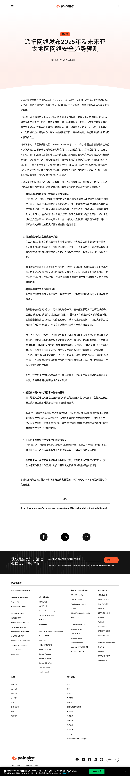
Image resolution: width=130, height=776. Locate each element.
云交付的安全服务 (17, 613)
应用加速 (42, 640)
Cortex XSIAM (76, 629)
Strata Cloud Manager (48, 611)
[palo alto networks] (65, 6)
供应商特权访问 (103, 635)
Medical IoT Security (19, 645)
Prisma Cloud (76, 617)
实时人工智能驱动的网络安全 (21, 590)
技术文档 (70, 730)
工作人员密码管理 (104, 613)
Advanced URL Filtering (20, 622)
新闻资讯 (14, 716)
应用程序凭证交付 (104, 631)
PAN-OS (42, 620)
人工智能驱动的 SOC (78, 624)
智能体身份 (101, 617)
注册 (109, 560)
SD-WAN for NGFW (46, 615)
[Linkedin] (65, 537)
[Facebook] (43, 537)
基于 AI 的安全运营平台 (79, 590)
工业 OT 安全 (16, 649)
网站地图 (70, 725)
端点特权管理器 (103, 604)
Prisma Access (45, 654)
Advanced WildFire (18, 627)
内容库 (69, 694)
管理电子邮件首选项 (74, 707)
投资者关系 (15, 707)
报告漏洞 (70, 721)
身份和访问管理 (103, 599)
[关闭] (126, 771)
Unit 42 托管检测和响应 (79, 647)
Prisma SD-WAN (45, 663)
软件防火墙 (43, 606)
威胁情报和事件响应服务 (106, 643)
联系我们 (14, 694)
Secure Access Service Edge (51, 631)
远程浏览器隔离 (44, 667)
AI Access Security (18, 606)
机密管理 (101, 622)
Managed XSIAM (77, 652)
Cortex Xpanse (77, 643)
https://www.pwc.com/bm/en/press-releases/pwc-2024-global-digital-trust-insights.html (64, 508)
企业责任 (14, 698)
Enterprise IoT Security (20, 641)
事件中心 (70, 702)
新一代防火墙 (44, 597)
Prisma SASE (44, 636)
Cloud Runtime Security (80, 613)
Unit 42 (70, 734)
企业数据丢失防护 (17, 636)
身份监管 (101, 608)
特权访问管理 (102, 595)
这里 (27, 484)
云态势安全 (75, 608)
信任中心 (20, 766)
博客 (68, 685)
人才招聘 (14, 689)
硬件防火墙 (43, 602)
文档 (36, 766)
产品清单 (70, 712)
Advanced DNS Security (20, 632)
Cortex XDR (75, 633)
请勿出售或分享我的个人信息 (77, 739)
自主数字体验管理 (45, 645)
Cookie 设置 (96, 771)
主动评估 (101, 647)
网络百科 (70, 698)
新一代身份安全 (103, 590)
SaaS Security (16, 654)
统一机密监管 (102, 626)
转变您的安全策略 (104, 656)
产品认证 (70, 716)
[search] (118, 6)
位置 (12, 712)
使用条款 (105, 565)
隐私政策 (97, 565)
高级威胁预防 (16, 618)
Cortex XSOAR (77, 638)
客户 (12, 702)
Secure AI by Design (19, 597)
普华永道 (52, 122)
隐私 (12, 766)
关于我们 (14, 685)
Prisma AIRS (16, 602)
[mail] (86, 537)
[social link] (77, 759)
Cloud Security (77, 595)
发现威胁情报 (102, 660)
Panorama (43, 624)
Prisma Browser (45, 658)
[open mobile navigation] (12, 6)
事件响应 (101, 652)
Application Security (79, 604)
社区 (68, 689)
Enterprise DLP (45, 649)
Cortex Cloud (76, 599)
